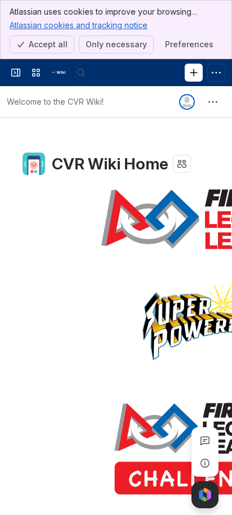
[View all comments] (205, 441)
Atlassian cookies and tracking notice (79, 25)
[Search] (81, 73)
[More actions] (213, 102)
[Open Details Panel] (205, 463)
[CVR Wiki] (59, 73)
